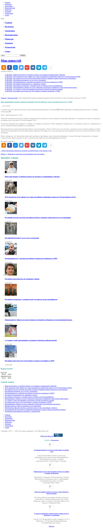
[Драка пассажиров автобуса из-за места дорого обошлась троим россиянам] (51, 488)
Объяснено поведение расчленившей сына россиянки (25, 154)
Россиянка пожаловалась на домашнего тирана (22, 279)
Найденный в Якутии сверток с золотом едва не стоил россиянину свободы (31, 408)
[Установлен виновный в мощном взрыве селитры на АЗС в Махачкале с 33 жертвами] (51, 509)
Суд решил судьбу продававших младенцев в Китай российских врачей (31, 340)
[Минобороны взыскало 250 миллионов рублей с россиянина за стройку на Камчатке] (51, 468)
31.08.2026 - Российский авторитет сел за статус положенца (25, 80)
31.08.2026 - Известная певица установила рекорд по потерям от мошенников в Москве (35, 75)
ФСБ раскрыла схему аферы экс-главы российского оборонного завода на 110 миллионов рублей (40, 197)
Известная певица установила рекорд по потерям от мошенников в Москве (32, 176)
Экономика (9, 6)
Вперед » (4, 154)
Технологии (9, 13)
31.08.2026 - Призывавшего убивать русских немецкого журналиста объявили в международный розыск (41, 87)
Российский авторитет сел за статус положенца (22, 238)
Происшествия (10, 8)
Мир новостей (11, 60)
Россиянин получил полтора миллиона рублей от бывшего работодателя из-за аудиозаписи (38, 217)
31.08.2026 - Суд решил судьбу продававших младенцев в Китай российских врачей (33, 89)
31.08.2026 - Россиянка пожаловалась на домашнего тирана (25, 84)
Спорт (7, 15)
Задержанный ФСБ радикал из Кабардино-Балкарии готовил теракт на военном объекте (35, 409)
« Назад (3, 151)
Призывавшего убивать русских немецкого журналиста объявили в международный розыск (38, 320)
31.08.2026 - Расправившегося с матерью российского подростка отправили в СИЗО (34, 82)
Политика (8, 4)
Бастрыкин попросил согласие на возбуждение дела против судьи (29, 151)
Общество (8, 10)
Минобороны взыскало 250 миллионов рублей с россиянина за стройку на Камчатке (51, 472)
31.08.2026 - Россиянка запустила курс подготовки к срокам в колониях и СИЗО (32, 91)
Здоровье (8, 11)
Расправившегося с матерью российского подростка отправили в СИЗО (31, 258)
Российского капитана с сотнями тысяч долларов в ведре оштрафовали (31, 299)
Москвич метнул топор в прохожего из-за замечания (23, 406)
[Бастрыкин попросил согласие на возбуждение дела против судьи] (51, 446)
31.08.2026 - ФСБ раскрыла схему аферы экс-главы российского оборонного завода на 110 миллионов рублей (42, 76)
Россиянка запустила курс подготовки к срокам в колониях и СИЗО (29, 361)
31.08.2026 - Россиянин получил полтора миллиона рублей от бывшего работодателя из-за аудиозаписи (40, 78)
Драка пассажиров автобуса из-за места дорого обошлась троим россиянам (51, 492)
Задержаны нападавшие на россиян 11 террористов (22, 411)
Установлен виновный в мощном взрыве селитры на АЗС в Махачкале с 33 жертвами (51, 514)
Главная (7, 2)
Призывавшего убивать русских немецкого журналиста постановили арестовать (32, 404)
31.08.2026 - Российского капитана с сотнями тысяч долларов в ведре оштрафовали (33, 86)
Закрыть (51, 526)
